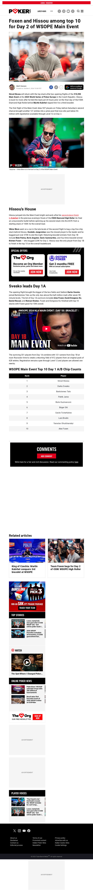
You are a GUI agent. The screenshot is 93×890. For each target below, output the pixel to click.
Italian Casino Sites (62, 843)
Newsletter (37, 845)
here (76, 462)
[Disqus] (46, 499)
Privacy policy (60, 838)
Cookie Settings (61, 845)
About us (13, 838)
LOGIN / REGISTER (47, 2)
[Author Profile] (12, 87)
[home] (20, 11)
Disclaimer (14, 840)
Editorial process (16, 845)
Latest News (42, 11)
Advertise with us (61, 840)
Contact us (14, 843)
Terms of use (37, 838)
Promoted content (39, 840)
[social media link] (59, 11)
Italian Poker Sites (39, 843)
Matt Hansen (21, 86)
